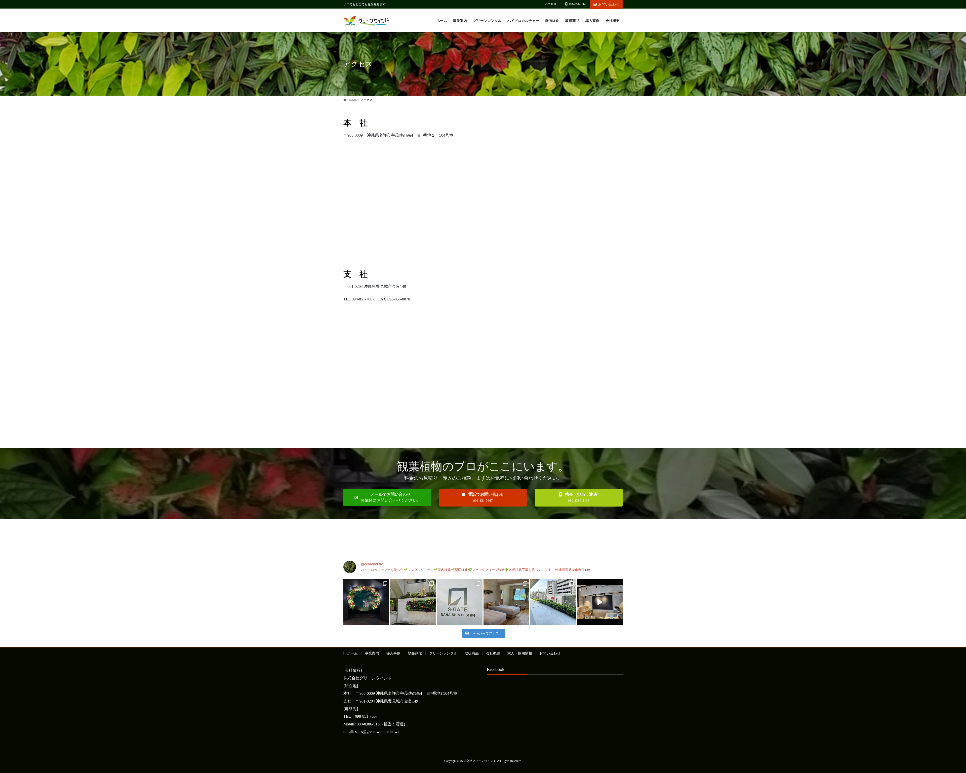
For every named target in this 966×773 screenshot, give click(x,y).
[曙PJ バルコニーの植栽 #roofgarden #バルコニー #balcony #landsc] (553, 602)
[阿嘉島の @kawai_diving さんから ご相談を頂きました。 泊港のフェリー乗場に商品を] (506, 602)
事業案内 (372, 653)
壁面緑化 (415, 653)
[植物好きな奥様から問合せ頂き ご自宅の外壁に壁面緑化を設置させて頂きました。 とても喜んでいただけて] (413, 602)
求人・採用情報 (519, 653)
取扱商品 (472, 653)
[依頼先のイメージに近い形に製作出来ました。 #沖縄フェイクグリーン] (366, 602)
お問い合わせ (608, 4)
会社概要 (493, 653)
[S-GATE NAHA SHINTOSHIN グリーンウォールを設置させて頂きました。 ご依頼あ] (459, 602)
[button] (387, 497)
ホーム (352, 653)
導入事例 (393, 653)
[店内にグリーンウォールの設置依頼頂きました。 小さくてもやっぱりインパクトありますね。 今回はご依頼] (600, 602)
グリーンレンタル (443, 653)
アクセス (550, 4)
